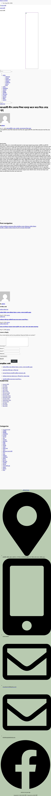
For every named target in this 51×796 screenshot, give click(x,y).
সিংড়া (6, 85)
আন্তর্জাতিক (5, 88)
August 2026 (6, 384)
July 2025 (5, 403)
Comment (3, 346)
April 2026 (5, 390)
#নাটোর (17, 128)
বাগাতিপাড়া (7, 82)
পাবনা (4, 450)
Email (2, 351)
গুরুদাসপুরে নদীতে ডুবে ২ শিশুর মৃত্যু (10, 370)
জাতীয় (4, 87)
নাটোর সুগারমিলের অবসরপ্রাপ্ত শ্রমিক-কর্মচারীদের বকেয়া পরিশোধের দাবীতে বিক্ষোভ (18, 226)
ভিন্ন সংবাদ (5, 94)
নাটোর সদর (7, 80)
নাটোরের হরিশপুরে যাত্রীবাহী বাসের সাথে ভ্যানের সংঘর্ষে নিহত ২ (14, 319)
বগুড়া (4, 454)
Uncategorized (6, 429)
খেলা (4, 438)
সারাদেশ (4, 100)
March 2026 (6, 391)
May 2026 (5, 388)
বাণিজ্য (4, 91)
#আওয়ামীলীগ (9, 128)
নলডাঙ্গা (7, 78)
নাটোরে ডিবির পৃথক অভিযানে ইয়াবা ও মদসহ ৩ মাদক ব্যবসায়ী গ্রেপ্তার (15, 312)
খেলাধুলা (5, 90)
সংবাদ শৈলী (2, 8)
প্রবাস (4, 453)
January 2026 (6, 394)
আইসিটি (4, 93)
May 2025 (5, 406)
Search (2, 359)
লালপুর (7, 84)
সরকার (4, 467)
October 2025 (6, 399)
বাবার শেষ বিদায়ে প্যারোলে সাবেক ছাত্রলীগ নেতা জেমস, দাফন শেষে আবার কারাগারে (19, 327)
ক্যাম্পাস (4, 437)
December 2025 (7, 396)
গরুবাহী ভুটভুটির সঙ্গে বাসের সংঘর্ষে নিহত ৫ (12, 379)
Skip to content (4, 0)
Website (2, 353)
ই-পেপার (4, 95)
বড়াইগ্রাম (7, 81)
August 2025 (6, 402)
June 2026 (5, 387)
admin (3, 125)
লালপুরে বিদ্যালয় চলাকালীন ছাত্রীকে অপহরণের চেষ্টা (14, 373)
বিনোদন (4, 97)
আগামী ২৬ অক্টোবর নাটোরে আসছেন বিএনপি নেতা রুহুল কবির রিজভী (15, 228)
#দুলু (14, 128)
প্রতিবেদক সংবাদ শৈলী (7, 451)
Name (2, 348)
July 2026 (5, 386)
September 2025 (7, 400)
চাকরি (4, 442)
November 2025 (7, 397)
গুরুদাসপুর (7, 77)
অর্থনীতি (4, 431)
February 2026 (6, 393)
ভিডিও (4, 98)
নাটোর (4, 75)
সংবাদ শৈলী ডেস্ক (6, 466)
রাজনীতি (4, 463)
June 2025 (5, 404)
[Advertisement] (25, 137)
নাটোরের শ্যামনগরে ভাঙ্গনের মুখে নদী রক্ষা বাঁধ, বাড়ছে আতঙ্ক (16, 376)
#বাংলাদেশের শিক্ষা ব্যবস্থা (25, 128)
